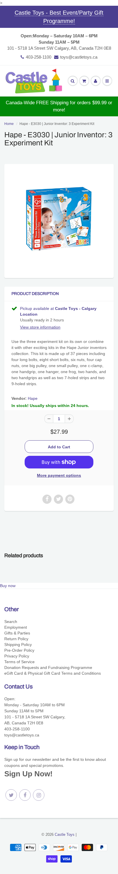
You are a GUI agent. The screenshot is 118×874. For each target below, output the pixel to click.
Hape (33, 398)
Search (10, 621)
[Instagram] (38, 795)
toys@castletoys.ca (78, 57)
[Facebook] (25, 795)
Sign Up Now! (28, 773)
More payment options (59, 475)
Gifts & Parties (17, 633)
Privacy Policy (16, 656)
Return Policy (16, 638)
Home (9, 124)
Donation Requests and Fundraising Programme (48, 667)
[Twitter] (11, 795)
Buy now (7, 585)
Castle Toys (64, 834)
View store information (40, 327)
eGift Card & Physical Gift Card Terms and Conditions (52, 673)
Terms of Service (19, 661)
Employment (15, 627)
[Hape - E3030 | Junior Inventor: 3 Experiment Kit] (59, 220)
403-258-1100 (38, 57)
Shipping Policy (18, 644)
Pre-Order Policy (19, 650)
